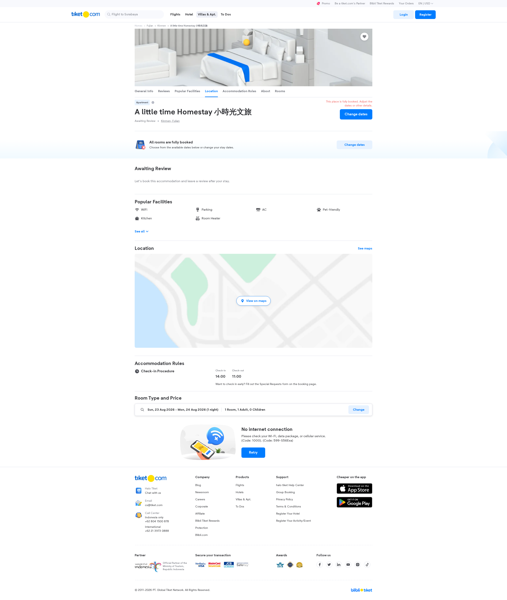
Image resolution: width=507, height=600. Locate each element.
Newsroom (202, 492)
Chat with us (153, 493)
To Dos (240, 506)
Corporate (201, 506)
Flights (240, 485)
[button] (253, 301)
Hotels (240, 492)
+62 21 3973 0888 (157, 531)
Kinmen (161, 25)
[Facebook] (319, 564)
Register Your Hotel (288, 514)
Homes (138, 25)
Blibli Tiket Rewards (382, 3)
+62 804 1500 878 (157, 521)
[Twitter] (329, 564)
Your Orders (406, 3)
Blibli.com (201, 535)
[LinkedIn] (338, 564)
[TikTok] (367, 564)
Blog (198, 485)
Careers (200, 499)
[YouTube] (348, 564)
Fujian (150, 25)
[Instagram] (358, 564)
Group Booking (285, 492)
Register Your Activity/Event (293, 521)
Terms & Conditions (288, 506)
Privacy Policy (284, 499)
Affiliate (200, 514)
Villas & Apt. (243, 499)
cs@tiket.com (154, 505)
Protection (201, 528)
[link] (403, 14)
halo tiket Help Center (290, 485)
